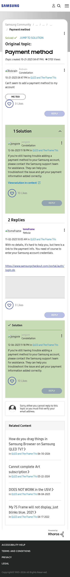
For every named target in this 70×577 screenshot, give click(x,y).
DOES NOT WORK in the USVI (30, 490)
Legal (5, 563)
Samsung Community (18, 24)
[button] (59, 70)
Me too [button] (15, 96)
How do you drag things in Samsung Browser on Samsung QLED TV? (32, 444)
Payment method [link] (19, 29)
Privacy (7, 557)
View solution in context (22, 182)
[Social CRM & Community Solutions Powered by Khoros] (56, 533)
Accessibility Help (13, 544)
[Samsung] (10, 5)
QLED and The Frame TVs (43, 77)
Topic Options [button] (58, 33)
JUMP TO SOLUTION (31, 37)
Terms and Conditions (16, 551)
